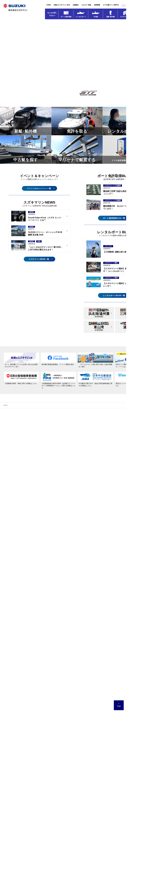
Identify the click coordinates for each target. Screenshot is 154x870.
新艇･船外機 (110, 17)
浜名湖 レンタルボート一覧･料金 (75, 452)
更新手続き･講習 (69, 431)
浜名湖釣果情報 (10, 424)
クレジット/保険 (103, 431)
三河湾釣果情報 (39, 427)
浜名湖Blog (9, 421)
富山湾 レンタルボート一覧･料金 (75, 458)
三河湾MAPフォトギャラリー (44, 445)
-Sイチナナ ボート (94, 97)
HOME (48, 5)
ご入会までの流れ (69, 469)
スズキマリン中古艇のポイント (108, 421)
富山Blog (8, 458)
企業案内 (76, 5)
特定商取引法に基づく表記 (73, 441)
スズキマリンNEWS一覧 (39, 259)
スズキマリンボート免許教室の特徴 (76, 421)
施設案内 (8, 434)
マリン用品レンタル (70, 472)
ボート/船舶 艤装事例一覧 (14, 431)
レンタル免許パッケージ (43, 476)
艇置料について (10, 438)
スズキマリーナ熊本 (40, 459)
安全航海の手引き (11, 427)
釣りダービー (39, 424)
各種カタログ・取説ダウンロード (109, 448)
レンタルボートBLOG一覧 (114, 295)
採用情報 (97, 5)
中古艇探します (103, 424)
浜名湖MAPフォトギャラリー (15, 441)
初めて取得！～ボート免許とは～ (75, 424)
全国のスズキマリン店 (61, 5)
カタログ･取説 (86, 5)
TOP (119, 718)
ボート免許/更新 (66, 17)
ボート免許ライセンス (71, 417)
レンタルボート (81, 17)
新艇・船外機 (101, 438)
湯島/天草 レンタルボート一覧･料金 (76, 462)
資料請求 (66, 476)
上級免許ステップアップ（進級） (75, 427)
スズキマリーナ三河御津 (42, 417)
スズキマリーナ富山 (11, 455)
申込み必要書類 (69, 438)
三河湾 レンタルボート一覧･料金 (75, 455)
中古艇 (96, 17)
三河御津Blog (39, 421)
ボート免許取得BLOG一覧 (114, 218)
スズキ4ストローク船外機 (106, 445)
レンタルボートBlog (70, 465)
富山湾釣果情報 (10, 462)
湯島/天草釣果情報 (40, 465)
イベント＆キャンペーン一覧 (39, 188)
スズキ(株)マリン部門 (110, 5)
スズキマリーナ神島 (11, 490)
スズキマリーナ (125, 17)
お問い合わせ (10, 448)
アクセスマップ (10, 445)
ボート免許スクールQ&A (72, 434)
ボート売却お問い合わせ (106, 427)
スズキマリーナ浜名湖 (12, 417)
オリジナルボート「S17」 (106, 441)
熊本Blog (37, 462)
